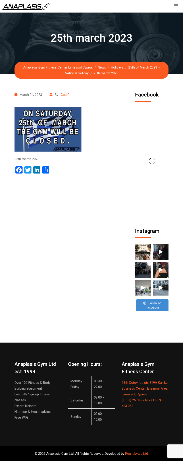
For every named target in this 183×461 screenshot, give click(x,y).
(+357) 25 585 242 (135, 400)
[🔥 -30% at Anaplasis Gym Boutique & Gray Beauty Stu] (143, 252)
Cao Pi (65, 95)
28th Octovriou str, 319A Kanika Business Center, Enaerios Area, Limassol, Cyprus (145, 388)
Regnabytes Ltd (136, 454)
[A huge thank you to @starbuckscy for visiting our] (143, 270)
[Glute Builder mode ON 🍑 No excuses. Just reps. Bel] (160, 270)
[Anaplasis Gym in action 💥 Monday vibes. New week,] (160, 288)
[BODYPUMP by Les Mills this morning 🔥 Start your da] (160, 252)
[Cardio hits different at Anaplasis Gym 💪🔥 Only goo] (143, 288)
